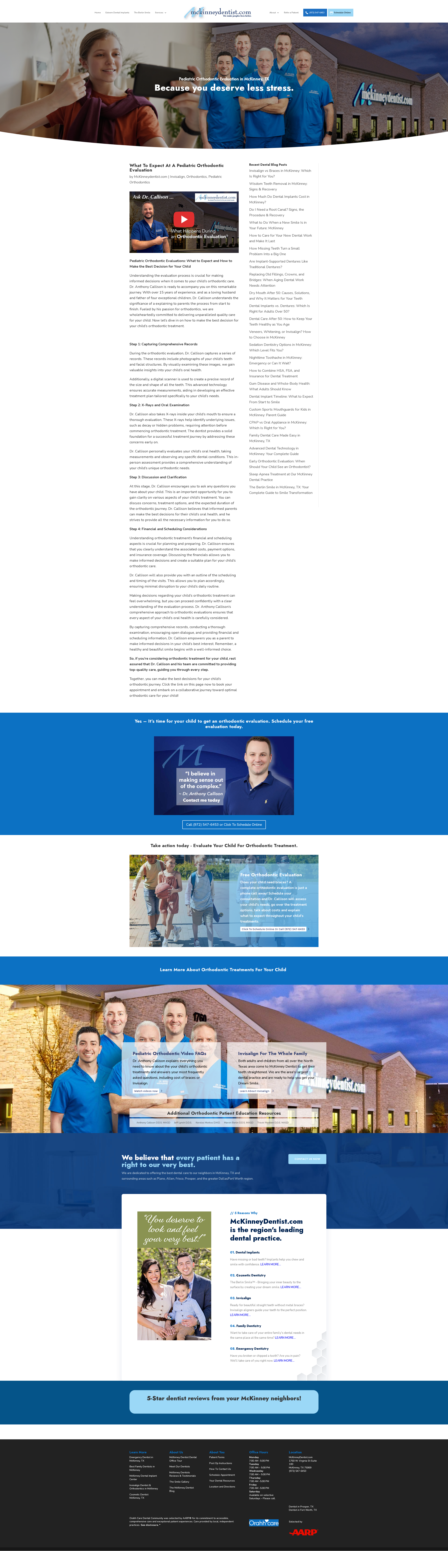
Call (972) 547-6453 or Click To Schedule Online (224, 824)
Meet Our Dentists (179, 1466)
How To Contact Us (220, 1469)
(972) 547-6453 (316, 12)
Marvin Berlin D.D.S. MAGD (238, 1123)
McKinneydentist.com (150, 176)
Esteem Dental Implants (117, 12)
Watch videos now (146, 1091)
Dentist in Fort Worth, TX (303, 1510)
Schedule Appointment (222, 1475)
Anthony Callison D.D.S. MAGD (153, 1123)
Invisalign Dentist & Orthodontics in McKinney (144, 1487)
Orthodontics (196, 176)
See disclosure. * (150, 1525)
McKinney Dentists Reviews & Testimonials (182, 1474)
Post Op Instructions (220, 1463)
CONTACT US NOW (307, 1159)
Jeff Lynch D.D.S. (183, 1123)
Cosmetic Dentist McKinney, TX (139, 1496)
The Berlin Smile (142, 12)
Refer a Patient (291, 12)
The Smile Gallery (179, 1481)
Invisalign (177, 176)
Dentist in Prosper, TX (301, 1506)
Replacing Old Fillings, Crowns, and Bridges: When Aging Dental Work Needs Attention (276, 280)
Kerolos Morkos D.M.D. (208, 1123)
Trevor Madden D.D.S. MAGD (273, 1123)
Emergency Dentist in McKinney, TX (141, 1459)
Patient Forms (217, 1457)
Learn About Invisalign (254, 1091)
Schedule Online (342, 12)
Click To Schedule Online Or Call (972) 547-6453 (273, 929)
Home (98, 12)
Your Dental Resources (222, 1480)
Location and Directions (222, 1486)
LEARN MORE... (270, 1264)
